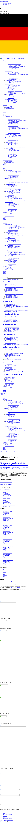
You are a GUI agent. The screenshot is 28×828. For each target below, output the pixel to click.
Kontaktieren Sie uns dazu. (16, 587)
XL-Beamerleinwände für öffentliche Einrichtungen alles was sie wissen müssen (14, 464)
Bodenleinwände (11, 95)
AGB (4, 813)
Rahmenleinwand (8, 62)
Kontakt (4, 112)
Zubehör (4, 522)
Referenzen (5, 105)
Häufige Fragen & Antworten (9, 496)
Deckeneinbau (11, 87)
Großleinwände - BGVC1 (11, 324)
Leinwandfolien (11, 98)
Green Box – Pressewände (13, 96)
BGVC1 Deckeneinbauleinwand (14, 82)
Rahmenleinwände (11, 92)
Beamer (4, 521)
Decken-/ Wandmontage (13, 72)
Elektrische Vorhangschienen (11, 99)
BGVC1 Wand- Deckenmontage (14, 81)
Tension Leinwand (9, 84)
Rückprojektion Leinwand (10, 88)
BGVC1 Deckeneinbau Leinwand (12, 327)
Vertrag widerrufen (6, 494)
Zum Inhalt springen (4, 1)
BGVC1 (4, 514)
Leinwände (5, 61)
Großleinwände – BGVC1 (10, 80)
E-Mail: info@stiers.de (5, 489)
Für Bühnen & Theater (12, 101)
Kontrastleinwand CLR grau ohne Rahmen (17, 66)
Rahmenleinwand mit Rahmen (14, 65)
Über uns (4, 110)
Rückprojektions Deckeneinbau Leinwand (14, 353)
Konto (1, 394)
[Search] (0, 8)
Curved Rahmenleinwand (13, 68)
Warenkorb (2, 393)
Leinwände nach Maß (7, 106)
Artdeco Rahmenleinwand (13, 67)
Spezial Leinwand (6, 520)
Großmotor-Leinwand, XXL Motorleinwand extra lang (16, 306)
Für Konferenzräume (12, 100)
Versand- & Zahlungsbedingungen (10, 581)
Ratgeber (4, 109)
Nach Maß (10, 103)
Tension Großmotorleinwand (14, 85)
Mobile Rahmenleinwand (13, 69)
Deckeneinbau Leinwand (11, 314)
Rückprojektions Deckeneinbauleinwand (16, 93)
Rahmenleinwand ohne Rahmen (14, 64)
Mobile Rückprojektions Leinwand (15, 91)
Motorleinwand (8, 71)
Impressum (5, 811)
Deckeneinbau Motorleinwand (14, 73)
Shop (4, 60)
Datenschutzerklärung (7, 814)
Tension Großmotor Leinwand (11, 337)
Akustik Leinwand (6, 519)
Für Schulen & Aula (12, 102)
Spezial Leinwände (9, 94)
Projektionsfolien (8, 107)
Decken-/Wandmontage (13, 86)
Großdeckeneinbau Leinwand (14, 79)
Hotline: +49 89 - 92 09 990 (6, 482)
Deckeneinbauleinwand (10, 77)
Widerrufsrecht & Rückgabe (8, 495)
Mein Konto (5, 493)
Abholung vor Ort (6, 498)
